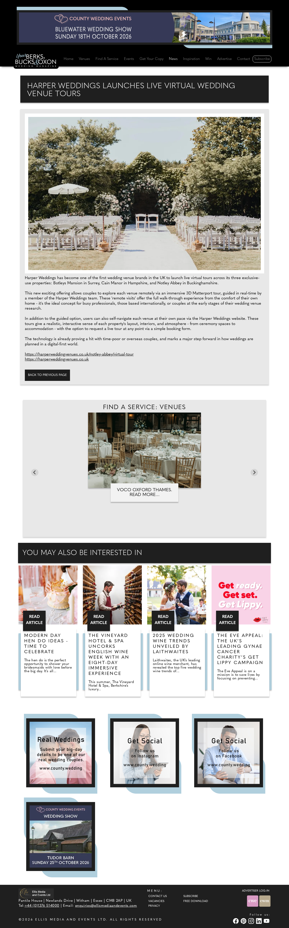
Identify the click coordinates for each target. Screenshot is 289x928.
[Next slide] (254, 472)
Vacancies (156, 901)
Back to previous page (47, 375)
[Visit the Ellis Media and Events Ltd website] (36, 893)
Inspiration (191, 59)
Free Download (195, 901)
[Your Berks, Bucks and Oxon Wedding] (36, 61)
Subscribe (262, 59)
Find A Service (107, 59)
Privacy (154, 906)
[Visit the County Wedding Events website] (253, 901)
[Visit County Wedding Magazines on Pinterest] (244, 921)
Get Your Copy (151, 59)
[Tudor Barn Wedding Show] (60, 836)
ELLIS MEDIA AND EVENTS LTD (70, 919)
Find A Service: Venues (144, 407)
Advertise (224, 59)
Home (68, 59)
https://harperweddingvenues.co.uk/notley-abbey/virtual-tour (79, 355)
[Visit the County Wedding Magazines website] (264, 901)
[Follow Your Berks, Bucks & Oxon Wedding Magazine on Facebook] (228, 752)
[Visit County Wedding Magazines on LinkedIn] (259, 921)
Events (129, 59)
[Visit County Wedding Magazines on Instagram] (251, 921)
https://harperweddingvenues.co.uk (57, 360)
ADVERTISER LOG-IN (255, 891)
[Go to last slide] (34, 472)
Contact (243, 59)
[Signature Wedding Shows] (144, 27)
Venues (84, 59)
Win (208, 59)
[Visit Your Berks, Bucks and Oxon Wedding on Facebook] (236, 921)
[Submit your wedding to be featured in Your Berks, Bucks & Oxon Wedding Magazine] (60, 752)
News (173, 59)
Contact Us (157, 896)
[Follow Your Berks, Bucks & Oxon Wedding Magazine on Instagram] (144, 752)
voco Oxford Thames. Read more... (144, 492)
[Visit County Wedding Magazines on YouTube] (267, 921)
